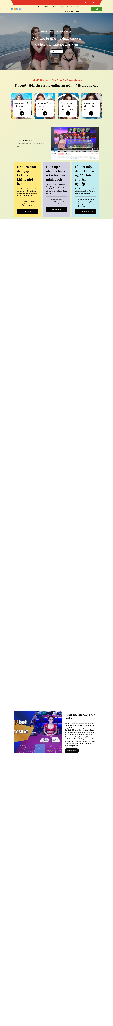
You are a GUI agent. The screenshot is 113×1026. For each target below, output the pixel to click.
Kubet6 (67, 725)
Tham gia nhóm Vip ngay (85, 211)
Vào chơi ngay (71, 750)
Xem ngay (27, 211)
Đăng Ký (96, 9)
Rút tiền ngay (56, 209)
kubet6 (31, 140)
